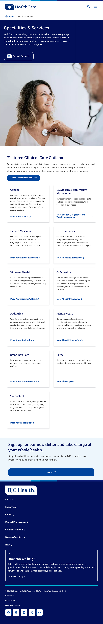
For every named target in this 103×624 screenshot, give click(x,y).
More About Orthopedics (68, 298)
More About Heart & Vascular (24, 257)
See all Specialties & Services (23, 177)
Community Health (14, 529)
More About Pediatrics (21, 340)
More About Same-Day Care (23, 381)
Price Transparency (12, 605)
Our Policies (9, 595)
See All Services (21, 56)
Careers (9, 514)
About (8, 499)
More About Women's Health (24, 298)
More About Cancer (19, 216)
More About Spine (65, 381)
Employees (10, 506)
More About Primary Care (69, 340)
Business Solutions (14, 537)
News (8, 544)
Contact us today (15, 576)
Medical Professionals (15, 522)
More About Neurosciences (69, 257)
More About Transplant (21, 422)
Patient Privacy (10, 600)
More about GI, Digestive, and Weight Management (71, 215)
